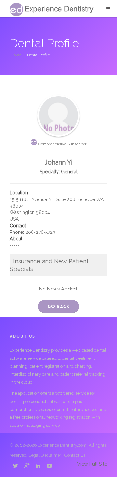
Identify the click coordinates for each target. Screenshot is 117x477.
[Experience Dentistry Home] (51, 9)
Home (16, 55)
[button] (108, 8)
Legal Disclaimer (45, 455)
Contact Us (74, 455)
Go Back (58, 306)
